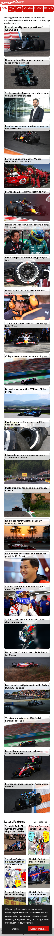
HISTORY (48, 8)
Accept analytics (38, 928)
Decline (15, 928)
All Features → (42, 821)
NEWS (18, 8)
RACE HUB (11, 9)
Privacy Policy (16, 922)
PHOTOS (38, 8)
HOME (4, 8)
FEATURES (28, 8)
